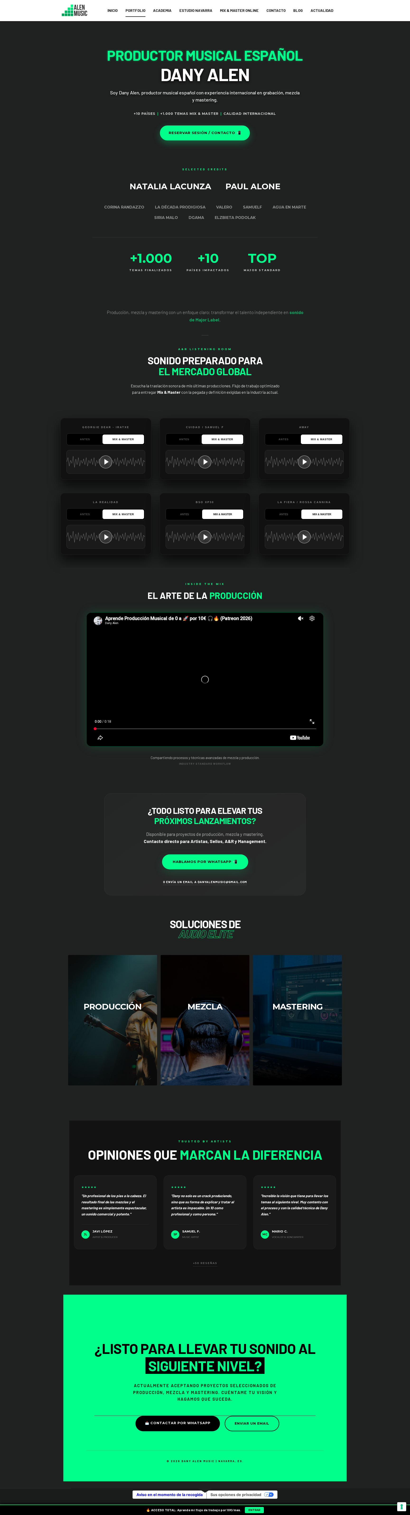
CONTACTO (276, 10)
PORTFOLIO (135, 10)
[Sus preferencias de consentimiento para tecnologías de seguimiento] (401, 1506)
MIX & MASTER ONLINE (239, 10)
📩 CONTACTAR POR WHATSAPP (177, 1423)
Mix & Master (123, 439)
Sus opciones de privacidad (235, 1494)
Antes (85, 439)
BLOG (298, 10)
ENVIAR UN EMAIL (252, 1423)
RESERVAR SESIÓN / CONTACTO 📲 (205, 132)
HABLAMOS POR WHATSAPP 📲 (205, 861)
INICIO (112, 10)
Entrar (254, 1510)
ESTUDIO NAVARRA (195, 10)
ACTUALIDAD (322, 10)
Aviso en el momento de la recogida (169, 1494)
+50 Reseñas (205, 1263)
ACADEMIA (162, 10)
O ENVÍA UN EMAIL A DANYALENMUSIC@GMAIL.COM (205, 882)
